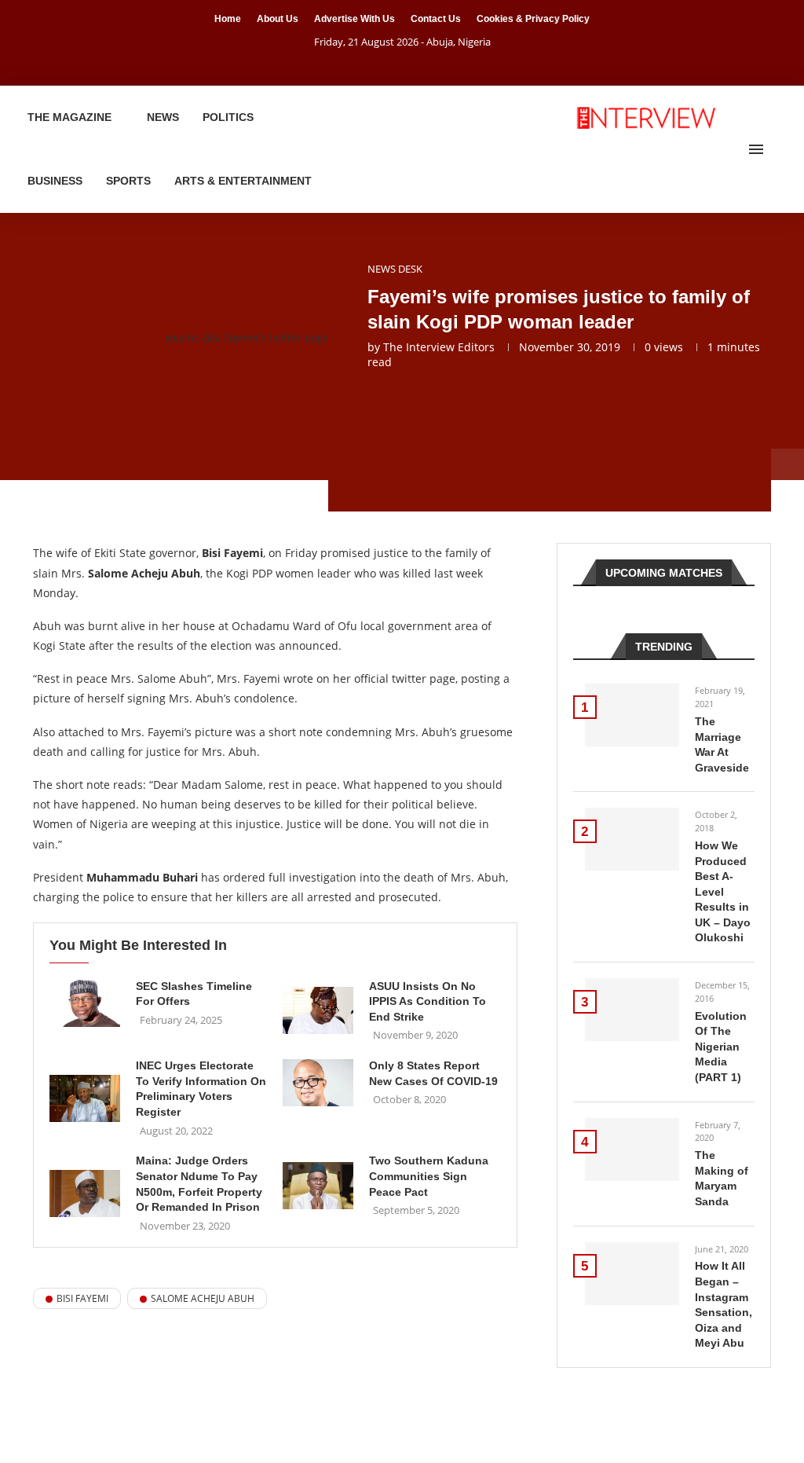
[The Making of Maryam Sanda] (632, 1149)
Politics (228, 117)
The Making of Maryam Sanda (721, 1178)
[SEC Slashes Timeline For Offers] (84, 1003)
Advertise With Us (354, 18)
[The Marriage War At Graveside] (632, 715)
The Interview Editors (439, 346)
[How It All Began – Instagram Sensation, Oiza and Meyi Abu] (632, 1273)
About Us (277, 18)
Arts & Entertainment (243, 180)
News (163, 117)
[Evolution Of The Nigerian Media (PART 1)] (632, 1009)
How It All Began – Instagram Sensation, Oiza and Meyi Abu (723, 1304)
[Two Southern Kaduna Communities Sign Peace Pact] (318, 1185)
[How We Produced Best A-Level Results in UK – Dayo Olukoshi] (632, 839)
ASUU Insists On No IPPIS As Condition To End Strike (427, 1001)
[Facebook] (382, 64)
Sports (128, 180)
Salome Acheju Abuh (202, 1298)
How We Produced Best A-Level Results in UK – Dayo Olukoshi (723, 891)
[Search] (780, 149)
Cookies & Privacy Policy (533, 18)
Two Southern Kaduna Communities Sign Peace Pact (428, 1175)
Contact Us (436, 18)
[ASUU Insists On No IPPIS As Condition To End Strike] (318, 1010)
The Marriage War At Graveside (722, 744)
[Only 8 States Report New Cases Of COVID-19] (318, 1082)
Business (54, 180)
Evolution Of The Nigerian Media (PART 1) (721, 1047)
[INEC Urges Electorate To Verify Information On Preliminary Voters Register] (84, 1098)
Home (227, 18)
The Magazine (69, 117)
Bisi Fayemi (82, 1298)
